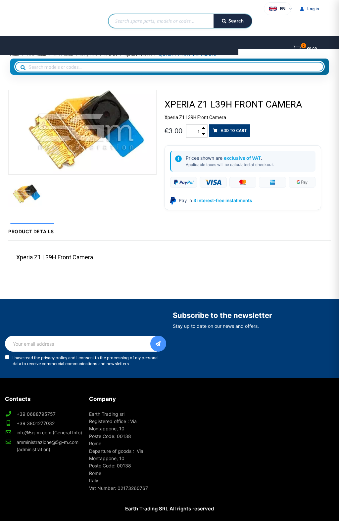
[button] (229, 130)
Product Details (31, 231)
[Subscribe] (158, 344)
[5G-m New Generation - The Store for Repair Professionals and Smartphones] (35, 17)
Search (236, 21)
